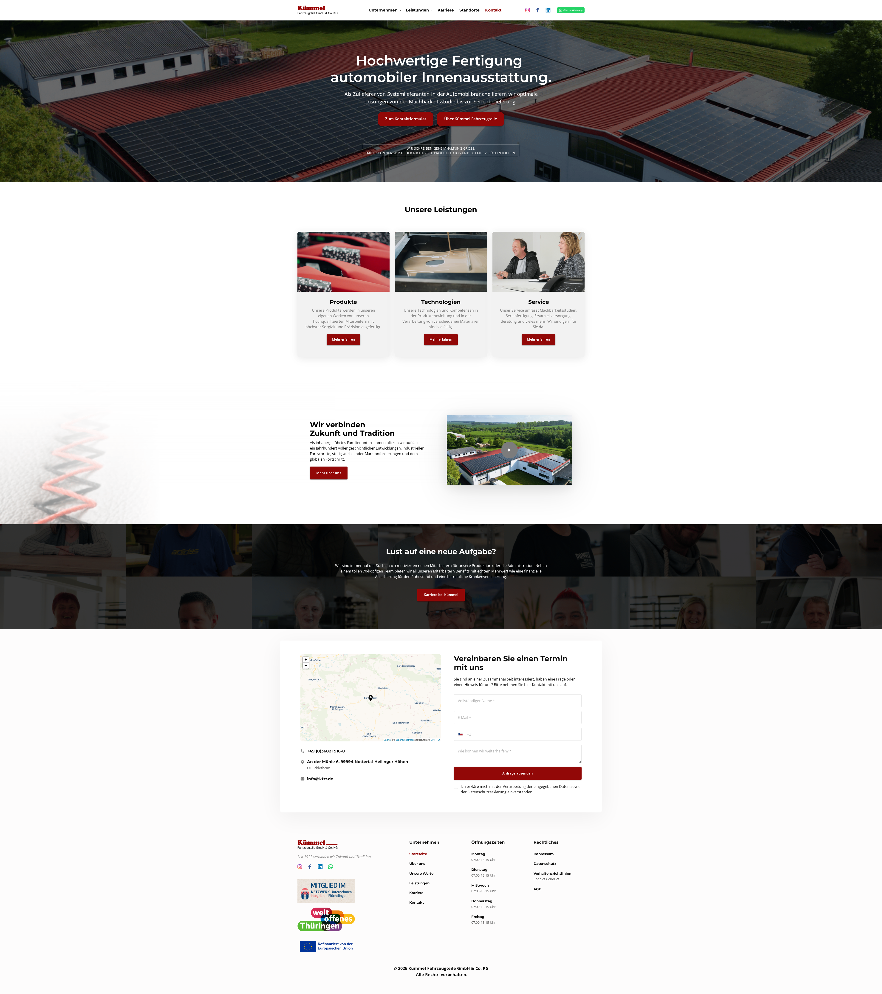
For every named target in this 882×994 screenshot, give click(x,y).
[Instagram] (529, 10)
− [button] (306, 665)
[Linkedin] (550, 10)
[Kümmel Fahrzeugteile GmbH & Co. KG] (570, 10)
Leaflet (387, 739)
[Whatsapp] (332, 866)
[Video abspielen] (509, 450)
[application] (370, 697)
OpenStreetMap (405, 739)
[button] (370, 698)
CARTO (435, 739)
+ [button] (306, 659)
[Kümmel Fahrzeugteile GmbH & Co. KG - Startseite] (317, 10)
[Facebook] (539, 10)
